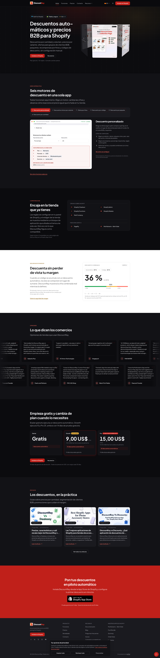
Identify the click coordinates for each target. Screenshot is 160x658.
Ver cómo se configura (102, 151)
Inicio (57, 3)
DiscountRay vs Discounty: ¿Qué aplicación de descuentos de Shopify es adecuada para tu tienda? (113, 534)
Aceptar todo (60, 653)
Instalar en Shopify (122, 3)
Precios (72, 3)
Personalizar (99, 653)
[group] (105, 38)
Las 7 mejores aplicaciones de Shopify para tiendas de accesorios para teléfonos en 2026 (80, 533)
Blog (86, 630)
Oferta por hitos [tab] (82, 110)
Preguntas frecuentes (91, 633)
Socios (87, 637)
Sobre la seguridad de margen (39, 298)
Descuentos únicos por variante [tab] (63, 110)
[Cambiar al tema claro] (113, 3)
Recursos (88, 3)
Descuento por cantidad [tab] (41, 114)
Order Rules (111, 637)
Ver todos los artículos (80, 551)
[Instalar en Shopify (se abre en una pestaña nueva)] (80, 599)
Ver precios (50, 56)
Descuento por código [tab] (99, 110)
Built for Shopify (38, 16)
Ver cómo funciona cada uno (38, 174)
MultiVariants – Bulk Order (115, 627)
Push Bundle (111, 630)
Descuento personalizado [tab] (41, 110)
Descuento (64, 137)
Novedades (66, 633)
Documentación (90, 627)
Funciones (64, 3)
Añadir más (39, 128)
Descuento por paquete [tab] (117, 110)
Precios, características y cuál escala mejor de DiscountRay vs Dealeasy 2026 (45, 533)
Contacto (80, 3)
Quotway (111, 633)
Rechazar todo (80, 653)
